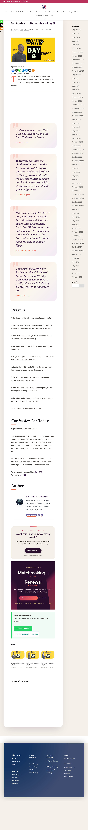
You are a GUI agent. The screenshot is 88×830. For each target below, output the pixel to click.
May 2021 (75, 266)
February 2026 (77, 52)
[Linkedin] (23, 70)
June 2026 (76, 37)
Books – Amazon (69, 767)
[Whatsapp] (19, 70)
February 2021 (77, 277)
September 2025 (78, 71)
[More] (33, 70)
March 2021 (76, 273)
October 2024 (77, 112)
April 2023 (75, 180)
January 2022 (77, 236)
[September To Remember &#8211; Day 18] (17, 655)
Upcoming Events (69, 759)
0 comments (23, 31)
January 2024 (77, 146)
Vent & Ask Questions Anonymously (68, 773)
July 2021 (75, 258)
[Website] (39, 515)
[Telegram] (26, 70)
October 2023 (77, 157)
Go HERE (38, 472)
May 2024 (75, 131)
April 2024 (75, 135)
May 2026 (75, 41)
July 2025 (75, 78)
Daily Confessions (22, 12)
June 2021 (75, 262)
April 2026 (75, 45)
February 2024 (77, 142)
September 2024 (78, 116)
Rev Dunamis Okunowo (24, 29)
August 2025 (76, 75)
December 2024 (78, 105)
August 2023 (76, 165)
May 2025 (75, 86)
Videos (32, 12)
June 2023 (76, 172)
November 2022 (78, 198)
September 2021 (78, 251)
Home (7, 12)
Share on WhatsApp (23, 628)
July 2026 (75, 34)
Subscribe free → (33, 550)
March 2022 (76, 228)
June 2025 (76, 82)
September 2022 (78, 206)
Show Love (16, 761)
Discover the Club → (28, 598)
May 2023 (75, 176)
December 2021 (78, 240)
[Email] (42, 515)
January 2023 (77, 191)
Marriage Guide (62, 12)
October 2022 (77, 202)
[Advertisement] (33, 104)
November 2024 (78, 108)
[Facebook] (13, 70)
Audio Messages (50, 12)
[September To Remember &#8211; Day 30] (47, 655)
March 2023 (76, 183)
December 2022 (78, 195)
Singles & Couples (74, 12)
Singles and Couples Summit (44, 15)
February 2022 (77, 232)
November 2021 (78, 243)
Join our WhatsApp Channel (26, 634)
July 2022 (75, 213)
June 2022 (76, 217)
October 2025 (77, 67)
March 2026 (76, 49)
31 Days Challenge (52, 767)
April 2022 (75, 225)
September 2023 (78, 161)
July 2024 (75, 123)
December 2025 (78, 60)
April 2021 (75, 269)
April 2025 (75, 90)
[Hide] (0, 31)
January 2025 (77, 101)
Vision (14, 759)
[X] (16, 70)
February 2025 (77, 97)
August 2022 (76, 210)
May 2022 (75, 221)
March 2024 (76, 138)
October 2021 (77, 247)
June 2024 (76, 127)
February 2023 (77, 187)
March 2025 (76, 93)
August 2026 (76, 30)
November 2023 (78, 153)
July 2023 (75, 168)
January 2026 (77, 56)
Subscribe (39, 12)
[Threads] (29, 70)
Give (12, 12)
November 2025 (78, 64)
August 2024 (76, 120)
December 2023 (78, 150)
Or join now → (43, 598)
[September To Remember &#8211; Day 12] (32, 655)
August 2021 (76, 254)
